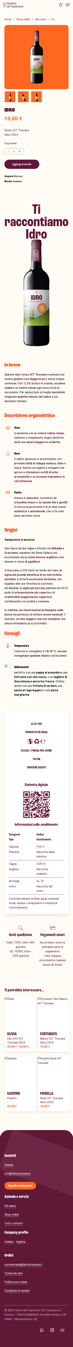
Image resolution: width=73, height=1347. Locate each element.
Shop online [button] (11, 1214)
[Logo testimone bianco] (20, 1140)
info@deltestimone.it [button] (17, 1173)
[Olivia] (20, 1013)
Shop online (23, 19)
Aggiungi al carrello (21, 164)
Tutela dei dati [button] (13, 1273)
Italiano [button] (9, 1241)
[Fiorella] (53, 1072)
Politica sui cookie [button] (15, 1282)
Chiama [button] (8, 1165)
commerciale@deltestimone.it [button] (23, 1264)
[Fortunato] (53, 1013)
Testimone (17, 181)
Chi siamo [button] (10, 1206)
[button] (68, 5)
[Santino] (20, 1072)
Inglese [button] (21, 1241)
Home (8, 19)
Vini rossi (40, 19)
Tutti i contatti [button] (13, 1223)
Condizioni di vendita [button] (17, 1290)
